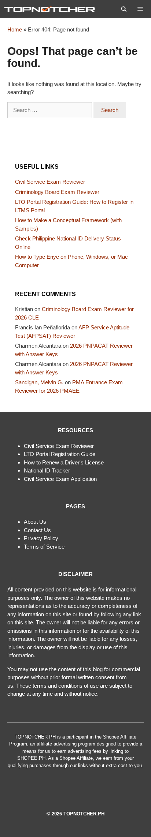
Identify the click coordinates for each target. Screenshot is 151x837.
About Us (35, 522)
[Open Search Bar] (124, 9)
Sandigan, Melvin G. (39, 382)
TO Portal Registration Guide (60, 454)
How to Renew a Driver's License (64, 462)
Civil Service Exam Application (60, 479)
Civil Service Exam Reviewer (50, 182)
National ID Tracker (47, 470)
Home (14, 29)
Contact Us (37, 530)
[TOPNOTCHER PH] (51, 9)
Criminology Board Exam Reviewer (57, 192)
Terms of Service (44, 546)
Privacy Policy (41, 538)
